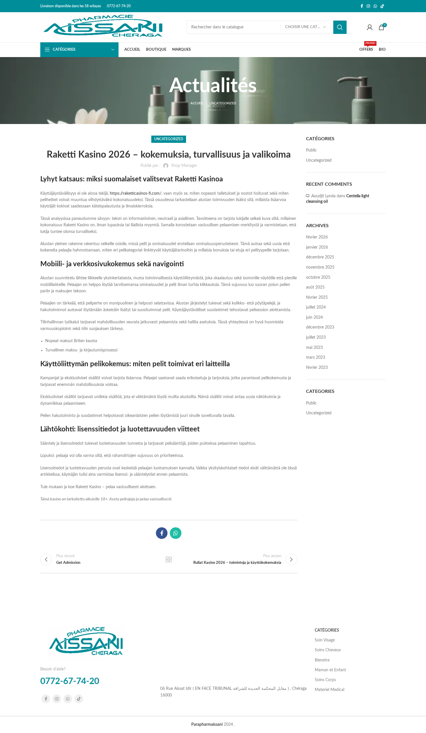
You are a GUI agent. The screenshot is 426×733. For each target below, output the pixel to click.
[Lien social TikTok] (382, 6)
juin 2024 (314, 318)
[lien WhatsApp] (375, 6)
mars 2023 (315, 357)
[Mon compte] (370, 27)
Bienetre (322, 660)
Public (311, 150)
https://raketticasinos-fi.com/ (135, 194)
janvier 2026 (317, 247)
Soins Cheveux (328, 650)
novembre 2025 (320, 267)
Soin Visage (325, 640)
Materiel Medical (329, 690)
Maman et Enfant (330, 670)
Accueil (196, 103)
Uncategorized (223, 103)
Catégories (327, 630)
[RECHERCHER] (340, 27)
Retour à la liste (168, 559)
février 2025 (317, 298)
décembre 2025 (320, 257)
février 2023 (317, 368)
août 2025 (315, 287)
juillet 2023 (316, 337)
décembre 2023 (320, 327)
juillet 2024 (316, 307)
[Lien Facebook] (362, 6)
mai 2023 (314, 348)
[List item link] (233, 692)
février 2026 (317, 237)
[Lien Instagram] (368, 6)
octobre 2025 (318, 278)
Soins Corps (325, 680)
